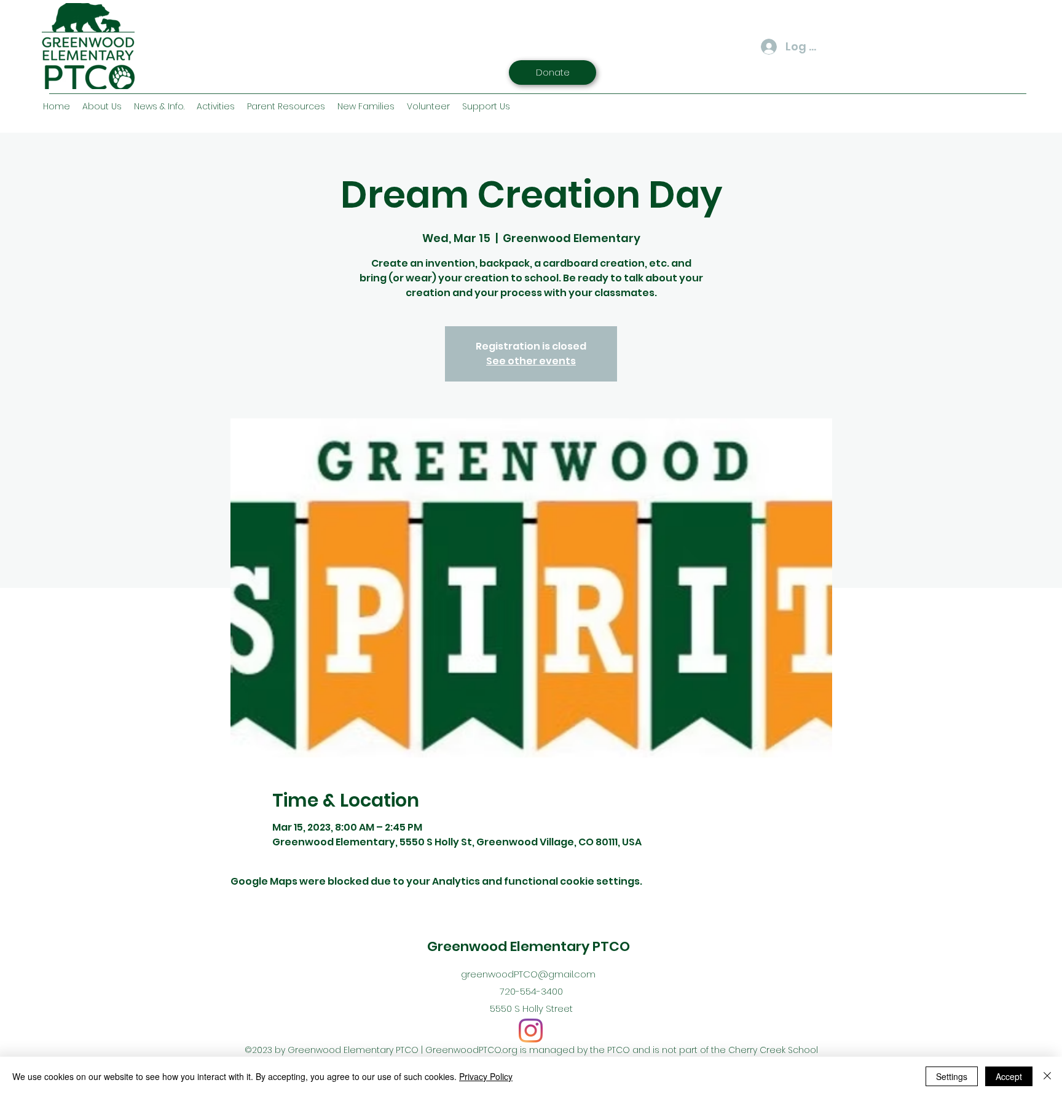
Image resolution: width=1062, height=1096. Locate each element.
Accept (1009, 1076)
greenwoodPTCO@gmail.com (528, 974)
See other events (531, 361)
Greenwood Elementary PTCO (528, 946)
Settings (951, 1076)
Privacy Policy (486, 1076)
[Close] (1047, 1076)
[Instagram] (531, 1031)
